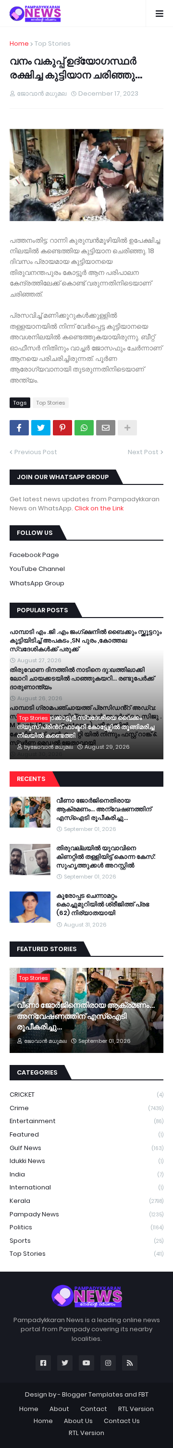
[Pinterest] (62, 427)
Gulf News (86, 1147)
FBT (143, 1394)
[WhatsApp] (84, 427)
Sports (86, 1240)
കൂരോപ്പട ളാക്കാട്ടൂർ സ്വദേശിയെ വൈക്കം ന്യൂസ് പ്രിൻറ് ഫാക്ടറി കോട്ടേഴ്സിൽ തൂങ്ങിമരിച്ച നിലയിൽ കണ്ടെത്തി (85, 727)
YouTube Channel (37, 568)
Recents (31, 778)
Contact (93, 1408)
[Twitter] (40, 427)
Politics (86, 1227)
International (86, 1187)
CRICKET (86, 1094)
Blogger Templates (92, 1394)
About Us (78, 1420)
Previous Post (35, 452)
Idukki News (86, 1160)
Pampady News (86, 1214)
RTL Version (136, 1408)
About (59, 1408)
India (86, 1174)
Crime (86, 1108)
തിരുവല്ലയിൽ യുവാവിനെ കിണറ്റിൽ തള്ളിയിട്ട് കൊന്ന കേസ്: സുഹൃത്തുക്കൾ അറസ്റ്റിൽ (105, 857)
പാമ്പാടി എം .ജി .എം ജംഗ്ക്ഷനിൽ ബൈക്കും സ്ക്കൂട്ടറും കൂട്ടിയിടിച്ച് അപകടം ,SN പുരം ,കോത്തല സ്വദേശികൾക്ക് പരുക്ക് (85, 641)
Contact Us (122, 1420)
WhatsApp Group (37, 583)
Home (19, 43)
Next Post (143, 452)
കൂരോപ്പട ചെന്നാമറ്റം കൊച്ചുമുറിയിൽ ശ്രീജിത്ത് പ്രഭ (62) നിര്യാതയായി (102, 904)
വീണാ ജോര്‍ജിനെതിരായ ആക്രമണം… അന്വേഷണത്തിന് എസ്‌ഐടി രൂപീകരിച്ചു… (103, 809)
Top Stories (53, 43)
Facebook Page (34, 554)
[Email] (105, 427)
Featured (86, 1134)
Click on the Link (99, 508)
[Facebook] (19, 427)
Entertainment (86, 1121)
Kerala (86, 1200)
